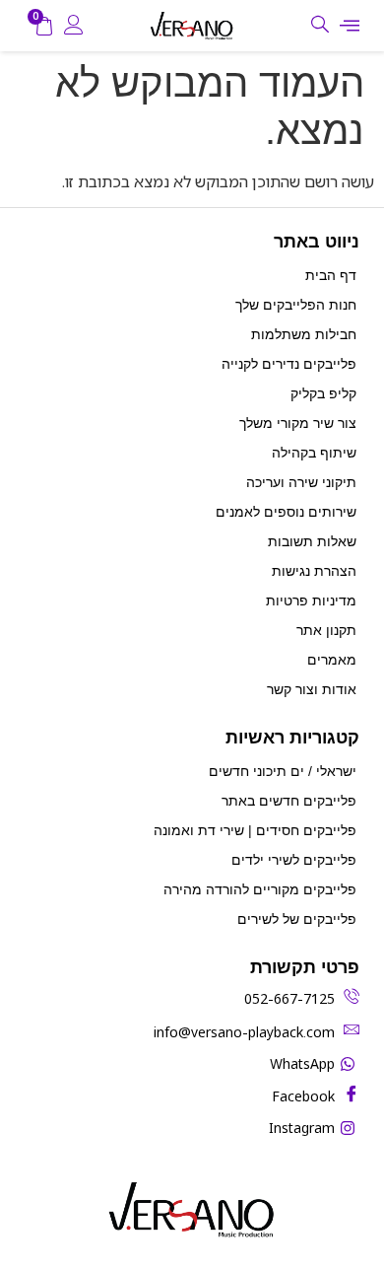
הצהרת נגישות (314, 571)
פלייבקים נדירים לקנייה (289, 364)
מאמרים (331, 660)
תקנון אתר (326, 630)
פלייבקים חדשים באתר (289, 801)
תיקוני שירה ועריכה (301, 482)
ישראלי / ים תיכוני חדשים (282, 771)
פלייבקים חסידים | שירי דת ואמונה (255, 830)
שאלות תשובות (312, 541)
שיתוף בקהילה (314, 452)
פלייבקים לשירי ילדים (293, 860)
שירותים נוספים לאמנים (286, 512)
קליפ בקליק (323, 393)
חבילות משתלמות (303, 334)
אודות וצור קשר (311, 689)
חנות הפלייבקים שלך (295, 305)
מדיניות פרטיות (311, 600)
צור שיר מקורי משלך (297, 423)
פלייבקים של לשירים (296, 919)
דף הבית (330, 275)
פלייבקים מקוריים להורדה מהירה (259, 889)
